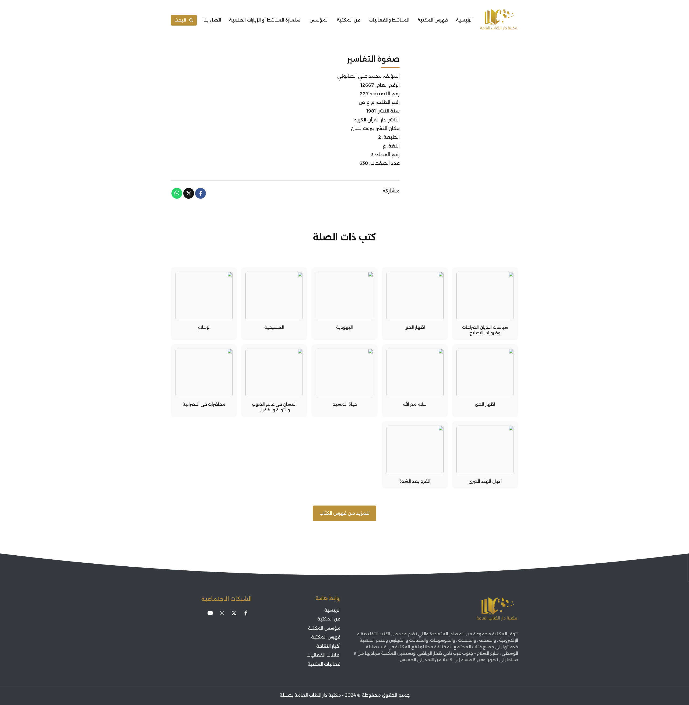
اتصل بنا (212, 20)
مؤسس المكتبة (324, 628)
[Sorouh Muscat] (498, 20)
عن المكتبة (349, 20)
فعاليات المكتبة (324, 664)
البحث (180, 20)
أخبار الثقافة (328, 646)
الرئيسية (464, 20)
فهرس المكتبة (432, 20)
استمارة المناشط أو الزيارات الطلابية (265, 20)
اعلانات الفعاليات (323, 655)
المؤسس (319, 20)
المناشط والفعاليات (389, 20)
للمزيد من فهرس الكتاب (344, 513)
